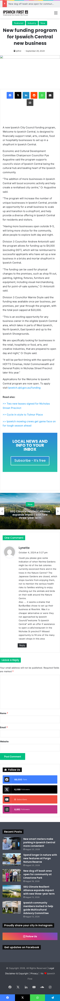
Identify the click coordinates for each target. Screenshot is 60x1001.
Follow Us (31, 936)
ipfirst (18, 51)
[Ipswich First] (15, 13)
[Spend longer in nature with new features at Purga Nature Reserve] (11, 859)
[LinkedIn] (26, 95)
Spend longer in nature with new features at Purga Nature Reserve (40, 858)
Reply (22, 645)
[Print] (30, 102)
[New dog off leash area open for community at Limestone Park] (11, 875)
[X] (18, 95)
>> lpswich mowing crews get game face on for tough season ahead (29, 423)
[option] (30, 511)
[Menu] (56, 14)
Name (4, 713)
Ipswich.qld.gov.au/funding (24, 387)
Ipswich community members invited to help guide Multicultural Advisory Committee (38, 908)
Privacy (34, 973)
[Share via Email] (50, 95)
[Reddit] (34, 95)
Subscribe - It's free (30, 460)
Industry (32, 23)
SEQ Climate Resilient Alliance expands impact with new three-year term (30, 514)
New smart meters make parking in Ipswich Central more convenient (39, 842)
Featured (18, 23)
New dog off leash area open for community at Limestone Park (37, 874)
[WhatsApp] (42, 95)
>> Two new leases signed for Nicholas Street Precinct (26, 406)
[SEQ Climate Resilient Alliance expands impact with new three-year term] (11, 891)
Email (4, 727)
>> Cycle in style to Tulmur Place (23, 414)
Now (42, 23)
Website (4, 741)
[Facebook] (10, 95)
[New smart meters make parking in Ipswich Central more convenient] (11, 843)
